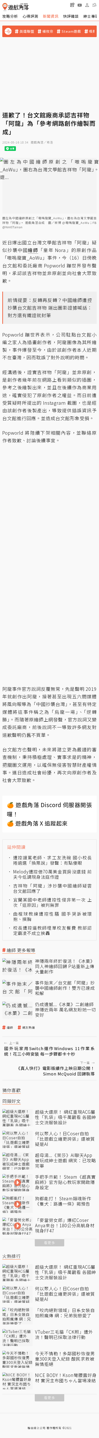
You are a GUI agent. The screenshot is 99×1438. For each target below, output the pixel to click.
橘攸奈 (47, 31)
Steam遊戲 (71, 31)
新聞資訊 (50, 16)
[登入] (87, 5)
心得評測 (30, 16)
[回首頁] (15, 7)
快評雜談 (71, 16)
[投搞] (72, 5)
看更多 (49, 1242)
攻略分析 (10, 16)
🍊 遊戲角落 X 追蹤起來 (37, 823)
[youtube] (79, 5)
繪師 (10, 1027)
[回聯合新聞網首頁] (5, 7)
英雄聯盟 (27, 31)
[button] (94, 5)
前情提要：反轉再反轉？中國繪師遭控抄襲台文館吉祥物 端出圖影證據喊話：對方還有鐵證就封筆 (50, 308)
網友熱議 (28, 1027)
